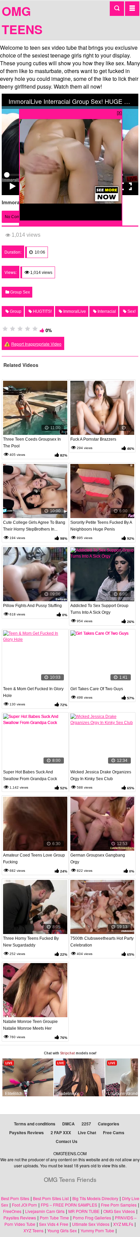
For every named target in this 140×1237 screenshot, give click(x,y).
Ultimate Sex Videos (90, 1224)
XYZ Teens (33, 1230)
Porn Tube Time (54, 1217)
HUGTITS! (42, 311)
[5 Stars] (35, 328)
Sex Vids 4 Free (53, 1224)
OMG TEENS (22, 20)
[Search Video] (117, 8)
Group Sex (19, 292)
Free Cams (113, 1132)
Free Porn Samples (119, 1205)
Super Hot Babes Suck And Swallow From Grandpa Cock (30, 775)
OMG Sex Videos (119, 1211)
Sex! (131, 311)
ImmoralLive (74, 311)
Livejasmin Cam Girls (45, 1211)
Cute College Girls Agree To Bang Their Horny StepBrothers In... (34, 526)
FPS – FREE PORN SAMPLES (69, 1205)
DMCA (68, 1124)
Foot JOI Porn (24, 1205)
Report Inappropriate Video (36, 344)
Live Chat (87, 1132)
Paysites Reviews (26, 1132)
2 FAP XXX (61, 1132)
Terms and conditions (34, 1124)
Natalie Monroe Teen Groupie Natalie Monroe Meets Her (30, 1025)
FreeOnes (12, 1211)
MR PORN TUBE (84, 1211)
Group (15, 311)
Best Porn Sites (15, 1198)
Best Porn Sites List (51, 1198)
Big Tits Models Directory (95, 1198)
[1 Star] (5, 328)
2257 (86, 1124)
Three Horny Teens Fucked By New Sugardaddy (31, 942)
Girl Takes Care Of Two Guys (96, 688)
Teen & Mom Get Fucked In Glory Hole (33, 692)
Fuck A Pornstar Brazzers (93, 439)
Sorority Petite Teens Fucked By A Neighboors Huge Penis (101, 526)
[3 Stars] (20, 328)
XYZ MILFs (123, 1224)
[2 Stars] (12, 328)
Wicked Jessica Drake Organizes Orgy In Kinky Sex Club (100, 775)
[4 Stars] (27, 328)
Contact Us (66, 1141)
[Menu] (132, 8)
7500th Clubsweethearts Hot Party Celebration (102, 942)
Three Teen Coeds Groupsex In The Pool (32, 442)
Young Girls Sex (62, 1230)
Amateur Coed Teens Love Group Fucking (34, 858)
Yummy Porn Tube (97, 1230)
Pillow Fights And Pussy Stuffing (32, 605)
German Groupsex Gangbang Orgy (97, 858)
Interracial (106, 311)
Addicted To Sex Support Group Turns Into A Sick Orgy (99, 609)
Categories (108, 1124)
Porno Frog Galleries (92, 1217)
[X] (119, 112)
